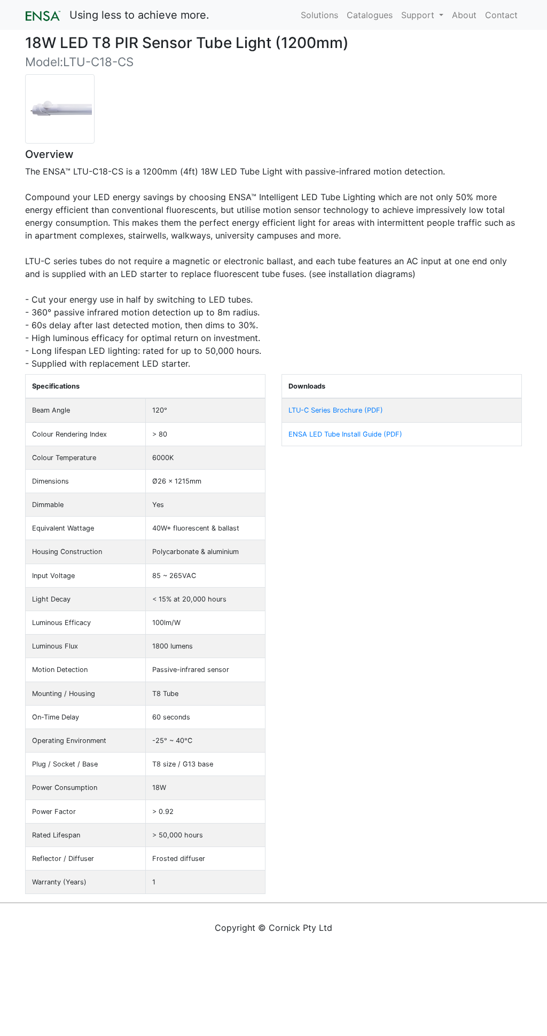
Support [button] (419, 15)
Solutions (319, 15)
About (464, 15)
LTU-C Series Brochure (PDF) (335, 410)
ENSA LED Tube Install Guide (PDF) (345, 434)
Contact (501, 15)
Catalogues (370, 15)
